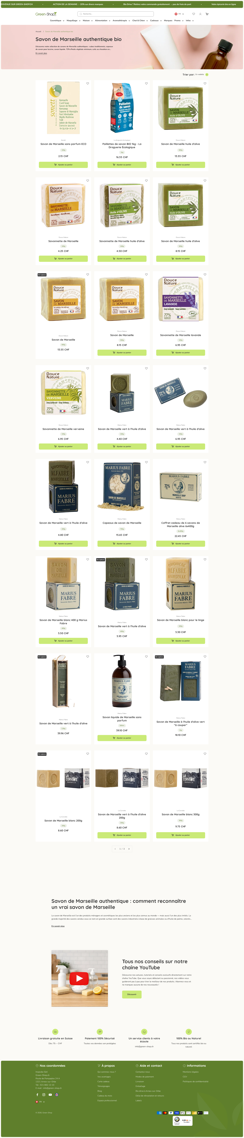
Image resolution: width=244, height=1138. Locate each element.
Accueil (38, 31)
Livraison (140, 1081)
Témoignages (103, 1086)
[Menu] (191, 1117)
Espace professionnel (107, 1100)
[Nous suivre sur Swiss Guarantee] (56, 1094)
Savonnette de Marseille (63, 241)
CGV (185, 1076)
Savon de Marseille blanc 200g (63, 820)
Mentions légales (191, 1072)
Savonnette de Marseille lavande (180, 335)
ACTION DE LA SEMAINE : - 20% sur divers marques (60, 4)
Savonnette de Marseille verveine (63, 429)
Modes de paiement (145, 1076)
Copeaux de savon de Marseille (122, 522)
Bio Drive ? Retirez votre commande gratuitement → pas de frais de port (139, 4)
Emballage (140, 1086)
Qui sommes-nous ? (106, 1072)
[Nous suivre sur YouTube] (50, 1094)
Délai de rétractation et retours (150, 1095)
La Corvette (63, 817)
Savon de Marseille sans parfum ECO (63, 144)
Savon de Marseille (63, 339)
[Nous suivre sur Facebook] (37, 1094)
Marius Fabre (122, 425)
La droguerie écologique (122, 140)
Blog (99, 1091)
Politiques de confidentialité (195, 1081)
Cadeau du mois (104, 1095)
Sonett (63, 140)
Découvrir (131, 994)
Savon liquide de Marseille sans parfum (122, 719)
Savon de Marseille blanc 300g (181, 814)
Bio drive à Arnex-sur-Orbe (148, 1091)
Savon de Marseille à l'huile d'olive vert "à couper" (181, 723)
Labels (139, 1100)
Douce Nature (180, 140)
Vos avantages (104, 1076)
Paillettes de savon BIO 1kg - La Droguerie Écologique (121, 145)
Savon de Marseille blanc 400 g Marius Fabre (63, 621)
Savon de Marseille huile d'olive (180, 144)
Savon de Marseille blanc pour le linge (180, 620)
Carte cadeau (103, 1081)
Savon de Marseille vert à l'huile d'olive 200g (122, 816)
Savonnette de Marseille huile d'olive (122, 241)
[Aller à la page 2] (129, 849)
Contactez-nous (143, 1072)
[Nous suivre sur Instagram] (43, 1094)
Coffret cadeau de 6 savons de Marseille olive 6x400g (180, 524)
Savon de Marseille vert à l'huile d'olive (122, 429)
